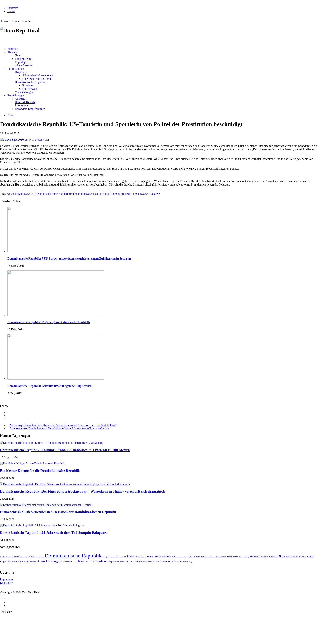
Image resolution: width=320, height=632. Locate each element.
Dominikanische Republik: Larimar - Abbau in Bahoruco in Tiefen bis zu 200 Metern (65, 450)
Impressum (6, 579)
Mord (229, 557)
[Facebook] (8, 412)
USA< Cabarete (150, 193)
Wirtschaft (166, 561)
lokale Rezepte (23, 65)
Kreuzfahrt (199, 557)
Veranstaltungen (24, 92)
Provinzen (28, 85)
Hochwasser (140, 556)
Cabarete (23, 557)
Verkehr (156, 562)
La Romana (221, 557)
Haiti (130, 556)
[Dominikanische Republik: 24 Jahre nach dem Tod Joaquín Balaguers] (42, 525)
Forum (11, 11)
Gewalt (123, 556)
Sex (88, 193)
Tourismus (104, 193)
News (18, 55)
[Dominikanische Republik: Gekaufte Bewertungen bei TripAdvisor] (55, 378)
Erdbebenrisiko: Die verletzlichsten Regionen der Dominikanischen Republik (58, 512)
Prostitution (79, 193)
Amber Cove (5, 557)
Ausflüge (20, 98)
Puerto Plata (277, 556)
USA (137, 561)
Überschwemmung (182, 561)
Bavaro (15, 556)
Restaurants (21, 105)
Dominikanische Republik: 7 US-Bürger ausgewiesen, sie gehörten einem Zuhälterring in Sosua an (69, 258)
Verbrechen (146, 561)
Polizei (264, 556)
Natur (235, 556)
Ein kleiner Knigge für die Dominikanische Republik (40, 470)
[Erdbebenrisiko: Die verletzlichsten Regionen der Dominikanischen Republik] (46, 504)
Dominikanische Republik (30, 82)
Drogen (105, 557)
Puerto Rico (292, 556)
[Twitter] (8, 418)
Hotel (150, 556)
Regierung (13, 561)
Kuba (206, 557)
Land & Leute (23, 58)
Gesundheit (114, 557)
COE (30, 556)
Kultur (212, 557)
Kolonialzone (177, 557)
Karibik (166, 556)
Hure (70, 193)
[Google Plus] (8, 415)
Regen (3, 561)
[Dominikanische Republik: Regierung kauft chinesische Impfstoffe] (55, 314)
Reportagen (21, 62)
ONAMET (255, 556)
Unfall (131, 562)
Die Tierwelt (29, 88)
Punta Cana (306, 556)
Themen (12, 52)
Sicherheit (65, 561)
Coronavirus (38, 557)
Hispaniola (21, 72)
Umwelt (124, 561)
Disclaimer (6, 582)
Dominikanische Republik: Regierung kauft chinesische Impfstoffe (48, 322)
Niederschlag (243, 557)
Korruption (189, 557)
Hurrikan (157, 556)
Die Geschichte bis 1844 (36, 78)
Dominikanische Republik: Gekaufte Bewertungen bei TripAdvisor (49, 386)
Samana (24, 561)
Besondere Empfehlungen (30, 108)
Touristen (135, 193)
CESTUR (30, 193)
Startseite (12, 7)
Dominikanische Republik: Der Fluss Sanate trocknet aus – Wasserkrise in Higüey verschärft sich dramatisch (82, 491)
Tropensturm (113, 561)
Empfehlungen (16, 95)
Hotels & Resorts (25, 102)
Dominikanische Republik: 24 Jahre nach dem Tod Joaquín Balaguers (53, 533)
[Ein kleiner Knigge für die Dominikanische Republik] (32, 463)
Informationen (15, 68)
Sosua (94, 193)
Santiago (32, 561)
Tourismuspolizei (120, 193)
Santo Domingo (48, 561)
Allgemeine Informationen (37, 75)
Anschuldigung (16, 193)
